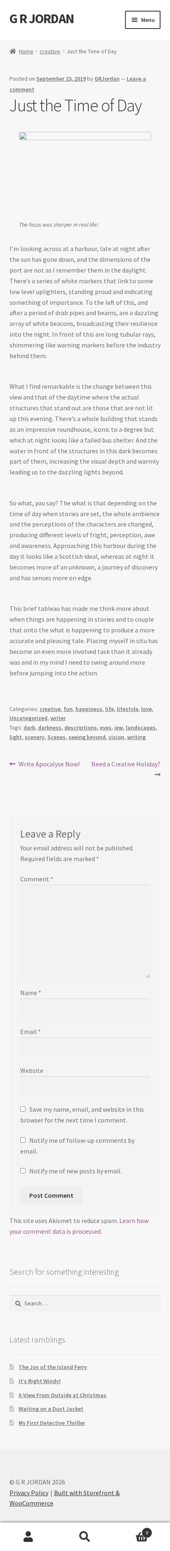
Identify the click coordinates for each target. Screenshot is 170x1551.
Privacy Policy (28, 1493)
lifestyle (127, 709)
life (109, 709)
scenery (35, 737)
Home (26, 51)
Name (30, 993)
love (146, 709)
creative (50, 51)
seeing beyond (87, 737)
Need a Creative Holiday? (126, 768)
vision (116, 737)
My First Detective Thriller (52, 1423)
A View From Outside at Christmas (62, 1395)
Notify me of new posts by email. (75, 1171)
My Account (28, 1537)
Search (85, 1537)
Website (31, 1070)
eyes (105, 727)
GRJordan (107, 78)
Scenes (56, 737)
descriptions (80, 727)
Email (30, 1031)
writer (58, 718)
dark (29, 727)
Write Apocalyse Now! (49, 764)
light (15, 737)
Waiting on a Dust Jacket (51, 1408)
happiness (89, 709)
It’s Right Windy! (40, 1381)
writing (136, 737)
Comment (36, 879)
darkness (49, 727)
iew (118, 727)
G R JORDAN (41, 18)
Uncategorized (28, 718)
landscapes (141, 727)
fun (68, 709)
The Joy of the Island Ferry (53, 1367)
